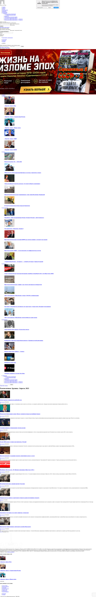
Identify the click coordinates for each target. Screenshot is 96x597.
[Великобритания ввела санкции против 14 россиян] (5, 481)
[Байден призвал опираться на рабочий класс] (5, 397)
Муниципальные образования (10, 376)
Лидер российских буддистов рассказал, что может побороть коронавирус (22, 183)
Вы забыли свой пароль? (4, 27)
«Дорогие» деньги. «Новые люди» (12, 127)
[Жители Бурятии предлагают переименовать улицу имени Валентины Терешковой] (9, 192)
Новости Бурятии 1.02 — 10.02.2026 (13, 161)
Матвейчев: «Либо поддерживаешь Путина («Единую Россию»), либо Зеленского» (24, 217)
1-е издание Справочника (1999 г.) (10, 17)
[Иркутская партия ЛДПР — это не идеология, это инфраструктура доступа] (9, 248)
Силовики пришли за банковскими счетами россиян (12, 427)
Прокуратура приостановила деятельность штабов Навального (15, 526)
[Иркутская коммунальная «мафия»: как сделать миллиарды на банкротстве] (9, 282)
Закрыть (49, 7)
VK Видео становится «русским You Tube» (14, 373)
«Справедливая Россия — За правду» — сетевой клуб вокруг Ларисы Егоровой (23, 261)
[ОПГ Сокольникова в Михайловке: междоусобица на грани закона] (9, 315)
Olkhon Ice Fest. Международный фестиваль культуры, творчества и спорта (22, 172)
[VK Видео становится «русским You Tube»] (9, 371)
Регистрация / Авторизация (7, 37)
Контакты (4, 40)
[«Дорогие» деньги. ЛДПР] (9, 136)
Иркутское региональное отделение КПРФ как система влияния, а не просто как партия (25, 239)
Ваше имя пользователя (14, 23)
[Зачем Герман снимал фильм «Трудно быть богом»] (9, 327)
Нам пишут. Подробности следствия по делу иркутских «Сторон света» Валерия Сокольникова (27, 306)
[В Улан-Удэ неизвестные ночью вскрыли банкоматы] (9, 203)
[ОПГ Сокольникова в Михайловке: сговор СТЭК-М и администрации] (9, 293)
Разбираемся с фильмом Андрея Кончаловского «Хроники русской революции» (23, 340)
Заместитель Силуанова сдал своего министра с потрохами (14, 512)
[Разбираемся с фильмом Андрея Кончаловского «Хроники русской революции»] (9, 338)
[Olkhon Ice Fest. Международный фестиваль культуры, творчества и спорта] (9, 170)
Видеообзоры (4, 319)
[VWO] (41, 7)
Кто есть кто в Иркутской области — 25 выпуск (13, 19)
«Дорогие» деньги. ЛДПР (10, 138)
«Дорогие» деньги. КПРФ (10, 149)
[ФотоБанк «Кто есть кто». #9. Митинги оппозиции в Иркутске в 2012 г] (5, 467)
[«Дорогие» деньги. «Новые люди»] (9, 125)
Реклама (3, 41)
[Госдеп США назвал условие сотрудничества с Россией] (5, 439)
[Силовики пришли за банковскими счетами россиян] (5, 425)
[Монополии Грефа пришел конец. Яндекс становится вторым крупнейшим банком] (5, 411)
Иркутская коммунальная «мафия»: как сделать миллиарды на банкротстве (23, 284)
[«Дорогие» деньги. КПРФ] (9, 147)
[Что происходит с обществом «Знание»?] (9, 226)
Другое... (4, 589)
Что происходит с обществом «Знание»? (14, 228)
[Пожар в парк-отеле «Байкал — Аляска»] (9, 349)
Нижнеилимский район (11, 377)
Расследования (5, 207)
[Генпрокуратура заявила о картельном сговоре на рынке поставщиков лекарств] (5, 495)
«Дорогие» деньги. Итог (10, 105)
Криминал (4, 263)
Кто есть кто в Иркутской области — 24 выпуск (13, 18)
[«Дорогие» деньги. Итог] (9, 103)
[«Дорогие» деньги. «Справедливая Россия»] (9, 114)
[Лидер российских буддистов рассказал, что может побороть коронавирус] (9, 181)
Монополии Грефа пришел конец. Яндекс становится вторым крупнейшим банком (20, 413)
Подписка (56, 7)
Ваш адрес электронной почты (16, 30)
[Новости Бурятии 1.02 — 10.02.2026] (9, 159)
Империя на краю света (10, 362)
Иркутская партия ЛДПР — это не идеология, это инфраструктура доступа (22, 250)
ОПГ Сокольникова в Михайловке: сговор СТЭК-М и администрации (21, 295)
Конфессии (6, 378)
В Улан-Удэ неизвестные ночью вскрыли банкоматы (17, 205)
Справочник (4, 375)
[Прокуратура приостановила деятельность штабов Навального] (5, 524)
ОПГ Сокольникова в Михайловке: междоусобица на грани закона (20, 317)
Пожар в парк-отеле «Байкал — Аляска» (14, 351)
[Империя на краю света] (9, 360)
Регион (3, 151)
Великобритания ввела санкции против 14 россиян (12, 483)
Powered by (38, 7)
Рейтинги (4, 590)
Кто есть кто (2, 402)
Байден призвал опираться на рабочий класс (11, 400)
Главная (3, 94)
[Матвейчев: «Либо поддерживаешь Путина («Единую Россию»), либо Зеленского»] (9, 215)
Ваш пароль (12, 25)
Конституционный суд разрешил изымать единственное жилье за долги (17, 455)
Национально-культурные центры (10, 379)
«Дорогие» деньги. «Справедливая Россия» (14, 116)
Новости (4, 95)
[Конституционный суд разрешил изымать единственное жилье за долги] (5, 453)
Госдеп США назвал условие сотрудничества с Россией (13, 441)
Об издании (4, 39)
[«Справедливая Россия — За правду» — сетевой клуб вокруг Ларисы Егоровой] (9, 259)
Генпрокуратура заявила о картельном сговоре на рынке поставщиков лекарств (19, 497)
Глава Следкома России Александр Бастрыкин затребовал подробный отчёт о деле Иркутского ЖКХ (29, 273)
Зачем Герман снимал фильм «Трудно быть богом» (16, 329)
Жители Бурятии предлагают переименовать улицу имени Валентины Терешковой (24, 194)
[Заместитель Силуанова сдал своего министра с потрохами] (5, 510)
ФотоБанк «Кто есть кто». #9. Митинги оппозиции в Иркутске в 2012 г (17, 469)
